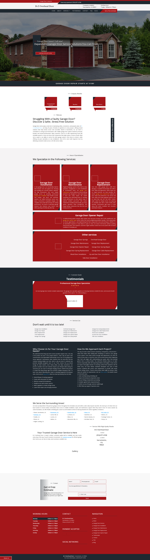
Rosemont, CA (54, 412)
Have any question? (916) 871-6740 (71, 2)
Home (53, 11)
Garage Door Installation (99, 525)
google (63, 547)
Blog (96, 11)
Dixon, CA (87, 412)
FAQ (91, 11)
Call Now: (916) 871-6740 (45, 53)
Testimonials (76, 11)
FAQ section (104, 372)
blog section (46, 374)
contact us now (67, 437)
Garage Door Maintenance (100, 528)
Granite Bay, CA (72, 412)
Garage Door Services (98, 523)
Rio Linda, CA (105, 412)
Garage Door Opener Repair (100, 533)
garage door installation (40, 195)
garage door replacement (102, 194)
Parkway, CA (37, 414)
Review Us (6, 558)
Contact (85, 11)
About (59, 11)
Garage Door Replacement (100, 530)
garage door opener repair (70, 220)
